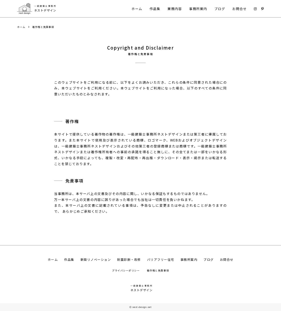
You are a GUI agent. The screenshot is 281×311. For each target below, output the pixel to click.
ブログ (219, 8)
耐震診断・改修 (129, 259)
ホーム (136, 8)
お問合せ (239, 8)
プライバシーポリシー (126, 270)
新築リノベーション (95, 259)
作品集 (155, 8)
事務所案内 (198, 8)
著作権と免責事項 (158, 270)
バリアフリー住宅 (160, 259)
